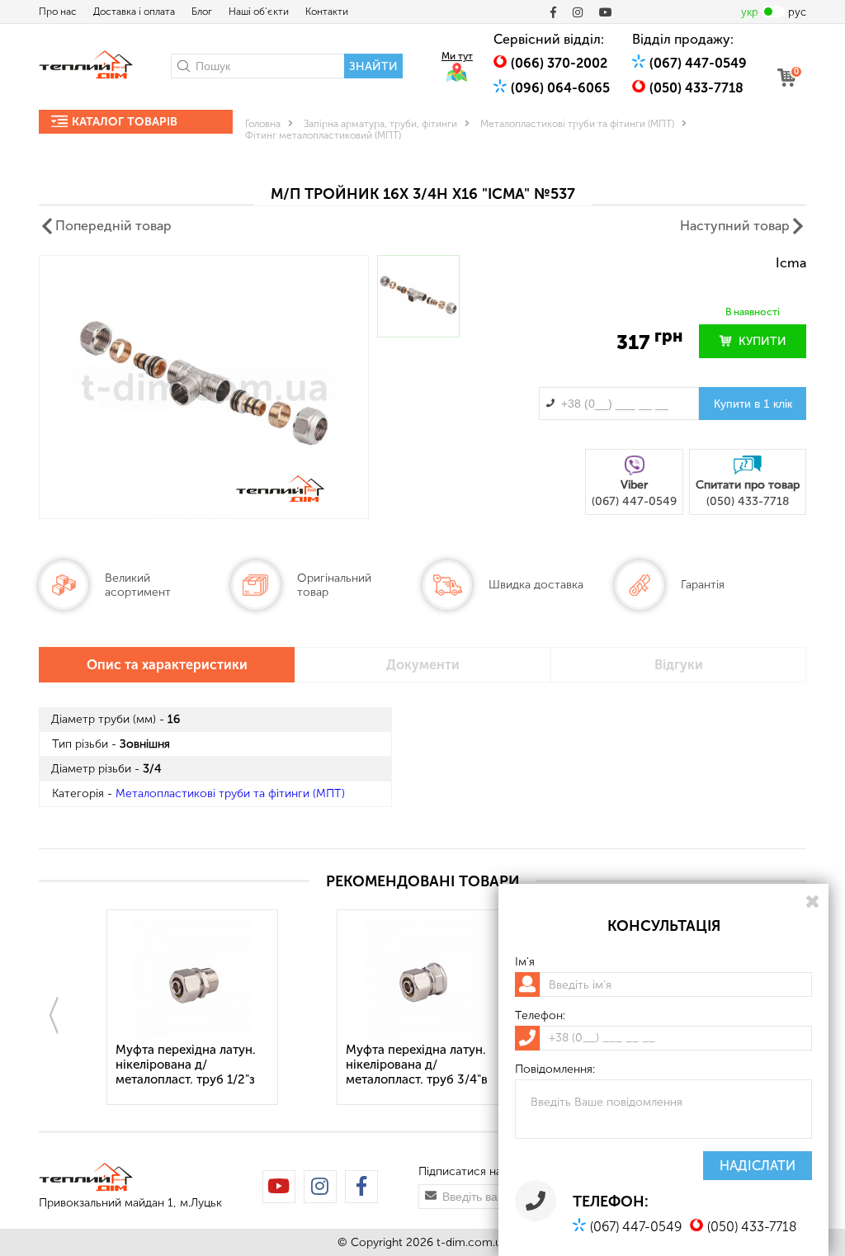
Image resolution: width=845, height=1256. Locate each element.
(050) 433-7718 (696, 88)
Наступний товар (735, 226)
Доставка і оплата (134, 11)
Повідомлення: (555, 1069)
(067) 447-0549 (698, 63)
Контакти (326, 11)
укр (749, 12)
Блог (201, 11)
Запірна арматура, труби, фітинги (380, 124)
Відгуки (678, 665)
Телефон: (540, 1015)
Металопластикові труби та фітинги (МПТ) (577, 124)
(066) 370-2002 (559, 63)
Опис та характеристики (167, 665)
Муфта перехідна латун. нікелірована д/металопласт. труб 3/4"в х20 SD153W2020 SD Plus (419, 1065)
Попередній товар (113, 226)
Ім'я (525, 962)
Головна (263, 124)
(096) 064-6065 (560, 88)
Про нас (58, 11)
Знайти (373, 66)
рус (797, 12)
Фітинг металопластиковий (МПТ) (323, 135)
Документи (423, 665)
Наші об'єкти (259, 11)
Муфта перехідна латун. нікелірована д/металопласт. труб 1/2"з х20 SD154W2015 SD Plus (188, 1065)
